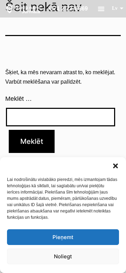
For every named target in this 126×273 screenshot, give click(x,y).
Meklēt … (18, 98)
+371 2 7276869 (67, 9)
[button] (115, 165)
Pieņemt (63, 237)
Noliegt (63, 256)
